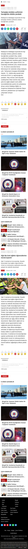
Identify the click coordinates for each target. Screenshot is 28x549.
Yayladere (4, 506)
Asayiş (8, 1)
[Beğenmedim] (12, 102)
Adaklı (3, 500)
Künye (8, 530)
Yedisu (16, 506)
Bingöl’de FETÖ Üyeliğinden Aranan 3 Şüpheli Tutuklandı (14, 173)
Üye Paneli (12, 508)
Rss (5, 530)
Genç (3, 502)
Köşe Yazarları (4, 512)
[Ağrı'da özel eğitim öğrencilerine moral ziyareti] (14, 286)
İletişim (12, 530)
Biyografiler (3, 514)
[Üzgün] (25, 102)
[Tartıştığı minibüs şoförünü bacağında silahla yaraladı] (14, 40)
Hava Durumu (4, 517)
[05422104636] (13, 525)
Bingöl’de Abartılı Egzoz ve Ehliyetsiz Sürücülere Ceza (11, 195)
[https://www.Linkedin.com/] (10, 525)
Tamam (25, 547)
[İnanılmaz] (22, 102)
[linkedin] (14, 29)
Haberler (4, 1)
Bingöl (16, 500)
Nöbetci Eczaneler (5, 519)
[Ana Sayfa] (1, 1)
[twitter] (5, 29)
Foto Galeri (3, 508)
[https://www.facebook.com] (7, 525)
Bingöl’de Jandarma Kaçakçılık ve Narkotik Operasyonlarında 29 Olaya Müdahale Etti (14, 216)
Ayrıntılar (20, 547)
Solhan (16, 504)
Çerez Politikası (19, 530)
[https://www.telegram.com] (16, 525)
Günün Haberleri (14, 512)
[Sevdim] (8, 102)
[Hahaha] (18, 102)
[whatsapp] (8, 29)
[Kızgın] (15, 102)
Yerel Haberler (13, 510)
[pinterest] (17, 29)
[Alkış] (5, 102)
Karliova (17, 502)
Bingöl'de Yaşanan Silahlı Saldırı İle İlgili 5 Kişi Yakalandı (13, 152)
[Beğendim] (2, 102)
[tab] (4, 110)
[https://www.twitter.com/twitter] (2, 525)
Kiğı (3, 504)
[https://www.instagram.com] (5, 525)
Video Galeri (4, 510)
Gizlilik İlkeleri (13, 533)
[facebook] (2, 29)
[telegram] (11, 29)
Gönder (5, 126)
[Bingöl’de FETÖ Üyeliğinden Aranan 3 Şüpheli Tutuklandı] (14, 163)
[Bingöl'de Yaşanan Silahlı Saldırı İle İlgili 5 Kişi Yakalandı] (14, 142)
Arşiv (11, 514)
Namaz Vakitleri (4, 521)
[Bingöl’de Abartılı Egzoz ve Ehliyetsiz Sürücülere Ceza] (14, 185)
